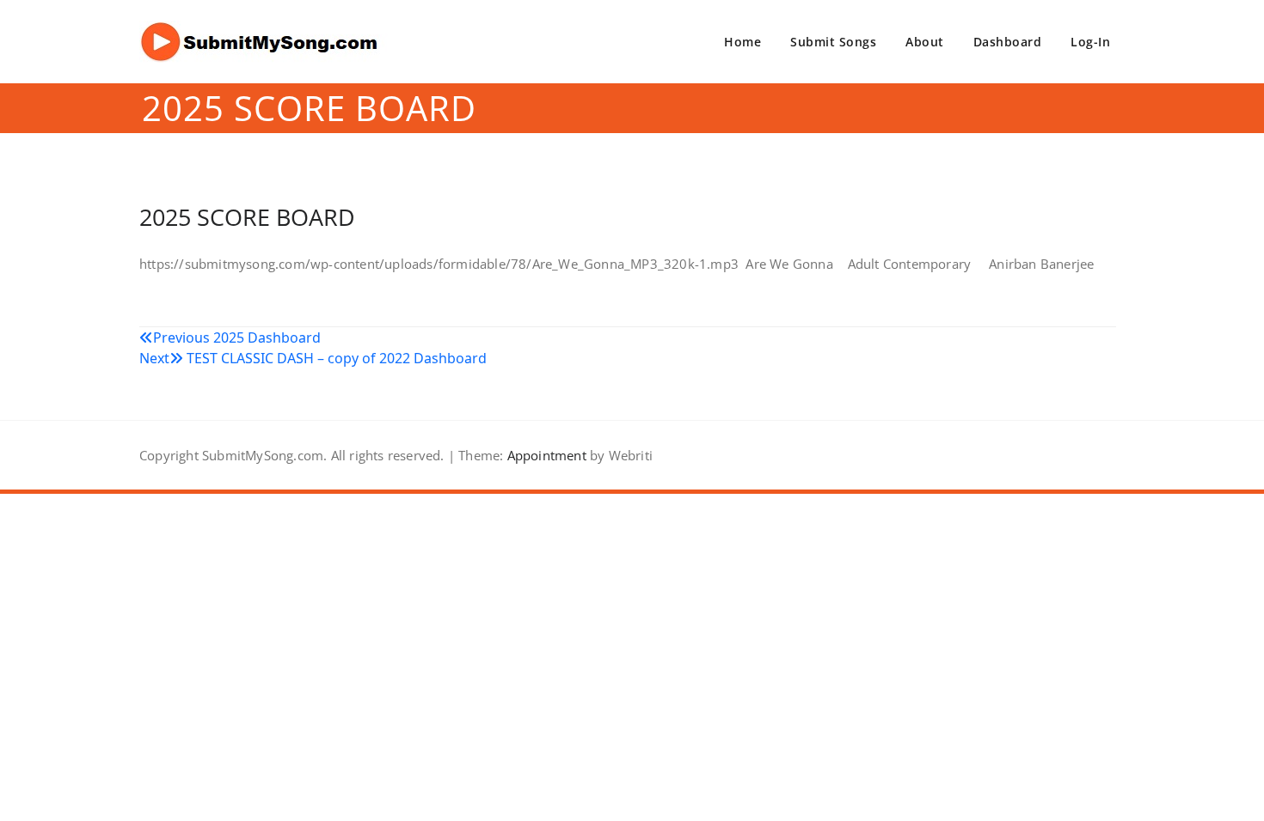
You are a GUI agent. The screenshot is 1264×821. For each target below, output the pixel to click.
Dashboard (1007, 41)
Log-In (1090, 41)
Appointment (544, 455)
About (924, 41)
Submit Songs (833, 41)
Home (742, 41)
